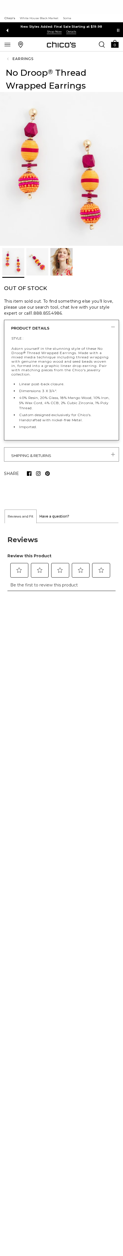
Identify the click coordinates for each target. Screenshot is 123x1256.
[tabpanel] (61, 560)
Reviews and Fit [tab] (20, 516)
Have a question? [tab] (54, 516)
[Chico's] (61, 44)
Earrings (23, 59)
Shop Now (54, 31)
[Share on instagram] (38, 473)
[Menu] (7, 44)
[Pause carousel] (118, 30)
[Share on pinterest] (47, 473)
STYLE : (17, 338)
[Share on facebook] (29, 473)
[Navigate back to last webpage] (9, 59)
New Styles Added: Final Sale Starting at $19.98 (61, 26)
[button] (115, 43)
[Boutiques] (20, 44)
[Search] (101, 44)
